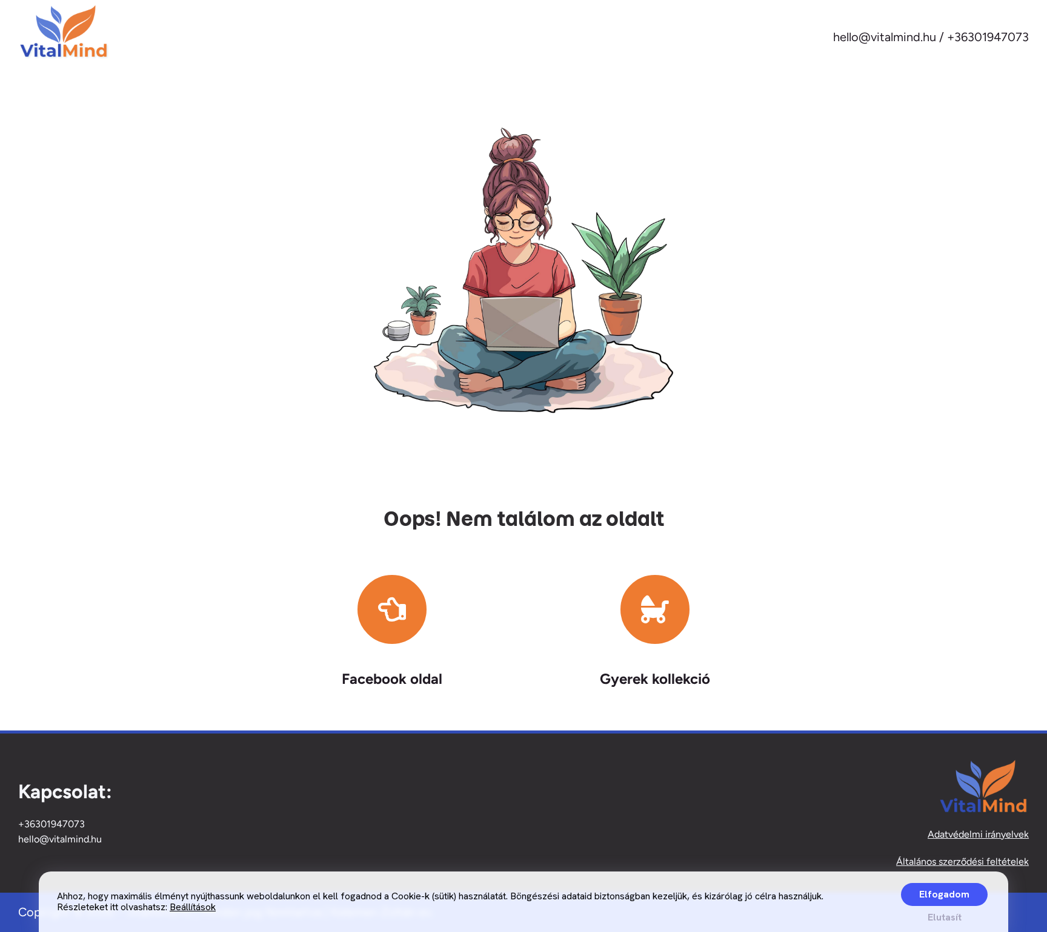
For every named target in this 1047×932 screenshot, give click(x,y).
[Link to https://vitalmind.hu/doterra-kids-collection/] (655, 609)
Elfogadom (944, 894)
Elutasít (945, 917)
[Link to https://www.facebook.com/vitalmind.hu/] (392, 609)
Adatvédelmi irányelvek (978, 834)
